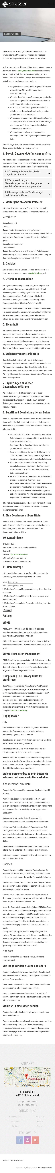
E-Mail (5, 586)
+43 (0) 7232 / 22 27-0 (27, 1105)
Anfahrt (27, 1077)
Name (5, 582)
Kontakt (40, 1126)
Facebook (19, 1140)
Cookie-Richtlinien (35, 273)
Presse (40, 1121)
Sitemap (34, 1167)
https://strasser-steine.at (27, 71)
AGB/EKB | (19, 1167)
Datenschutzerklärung (19, 710)
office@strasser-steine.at (27, 1101)
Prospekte (40, 1116)
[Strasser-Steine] (15, 4)
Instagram (27, 1140)
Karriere (15, 1126)
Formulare (15, 1121)
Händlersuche (15, 1116)
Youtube (35, 1140)
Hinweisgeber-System (45, 1167)
